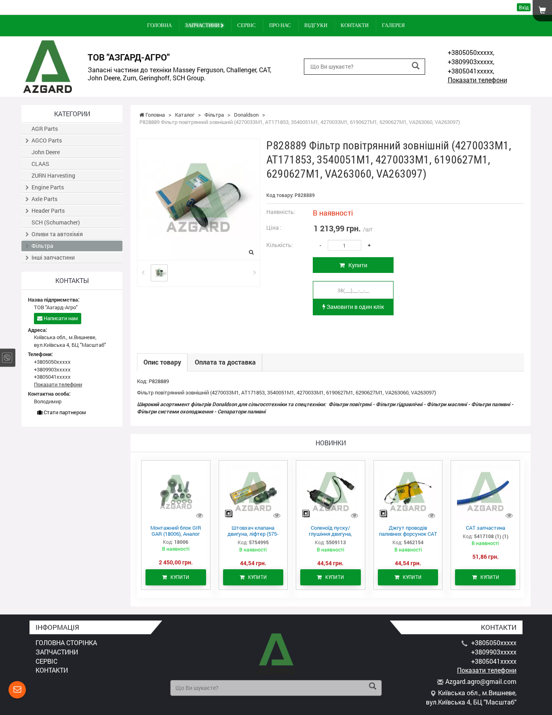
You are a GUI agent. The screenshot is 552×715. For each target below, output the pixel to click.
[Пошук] (415, 66)
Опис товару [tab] (162, 362)
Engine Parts (48, 187)
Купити (356, 265)
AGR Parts (45, 128)
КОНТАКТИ (355, 25)
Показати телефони (477, 79)
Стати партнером (64, 412)
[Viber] (7, 357)
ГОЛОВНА (159, 25)
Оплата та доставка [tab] (225, 362)
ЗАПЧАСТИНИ (203, 25)
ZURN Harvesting (53, 175)
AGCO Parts (47, 140)
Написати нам (60, 318)
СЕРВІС (246, 25)
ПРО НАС (280, 25)
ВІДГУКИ (315, 25)
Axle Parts (44, 199)
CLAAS (40, 164)
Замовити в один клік (354, 306)
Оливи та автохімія (57, 234)
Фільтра (42, 246)
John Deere (46, 152)
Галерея (393, 25)
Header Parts (48, 210)
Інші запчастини (53, 257)
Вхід (524, 7)
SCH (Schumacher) (56, 222)
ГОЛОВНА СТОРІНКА (66, 642)
